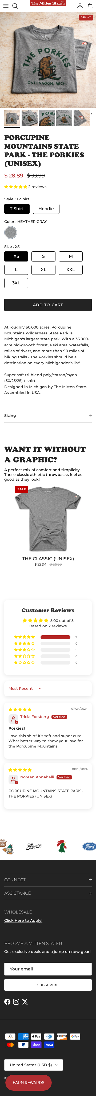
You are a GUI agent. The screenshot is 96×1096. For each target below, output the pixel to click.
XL (43, 269)
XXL (70, 269)
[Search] (17, 6)
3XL (16, 282)
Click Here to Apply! (23, 920)
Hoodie (46, 208)
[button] (16, 186)
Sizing (10, 415)
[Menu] (6, 6)
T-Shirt (17, 208)
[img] (20, 709)
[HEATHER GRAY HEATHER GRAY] (10, 232)
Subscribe (48, 985)
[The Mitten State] (48, 3)
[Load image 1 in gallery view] (48, 60)
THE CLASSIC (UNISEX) (48, 558)
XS (16, 256)
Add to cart (48, 304)
